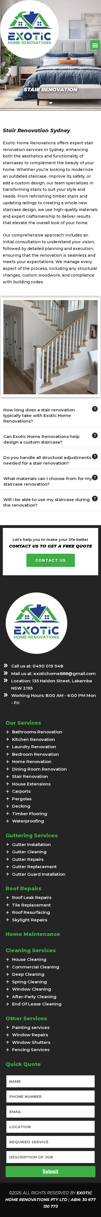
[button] (95, 45)
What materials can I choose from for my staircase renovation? (47, 481)
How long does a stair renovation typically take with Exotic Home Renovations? (39, 415)
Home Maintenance (33, 934)
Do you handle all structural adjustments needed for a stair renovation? (47, 460)
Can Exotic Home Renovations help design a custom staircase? (41, 439)
